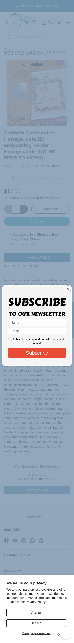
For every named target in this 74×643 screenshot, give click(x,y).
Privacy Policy (36, 602)
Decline (36, 623)
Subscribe (37, 353)
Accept (36, 612)
